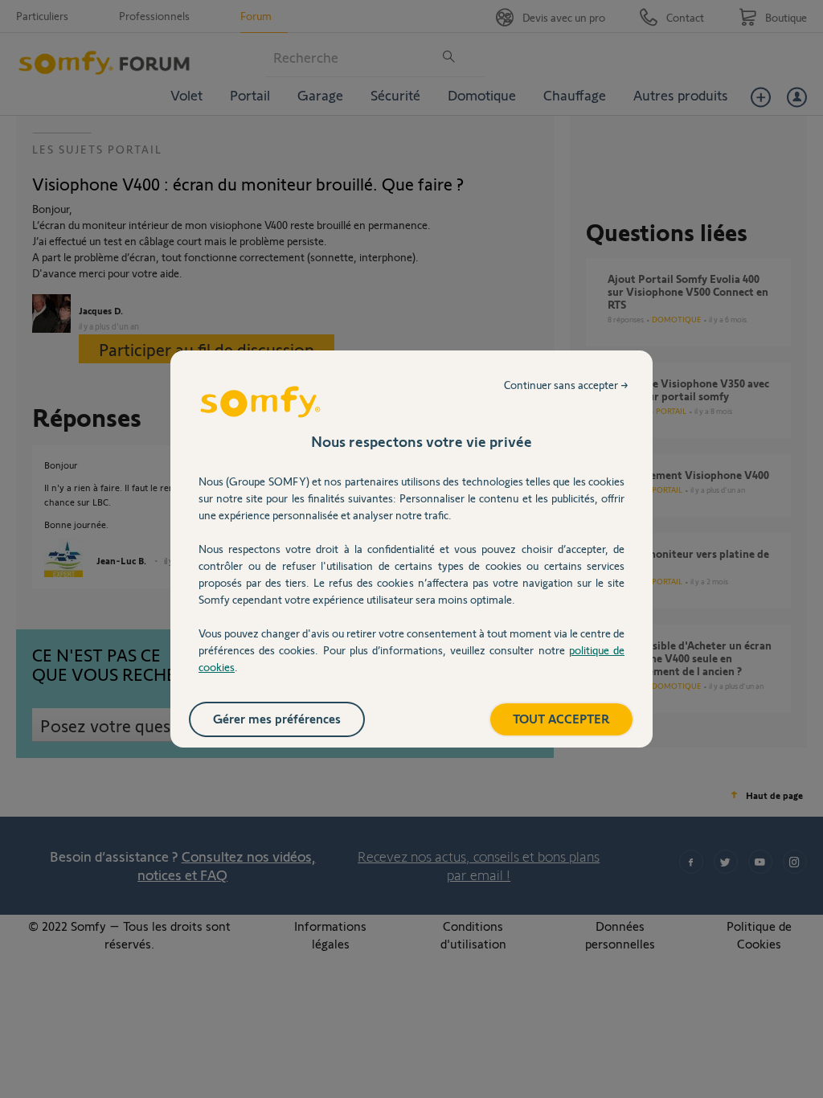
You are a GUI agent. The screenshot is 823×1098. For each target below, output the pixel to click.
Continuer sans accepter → (566, 384)
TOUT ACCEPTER (561, 718)
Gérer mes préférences (277, 718)
